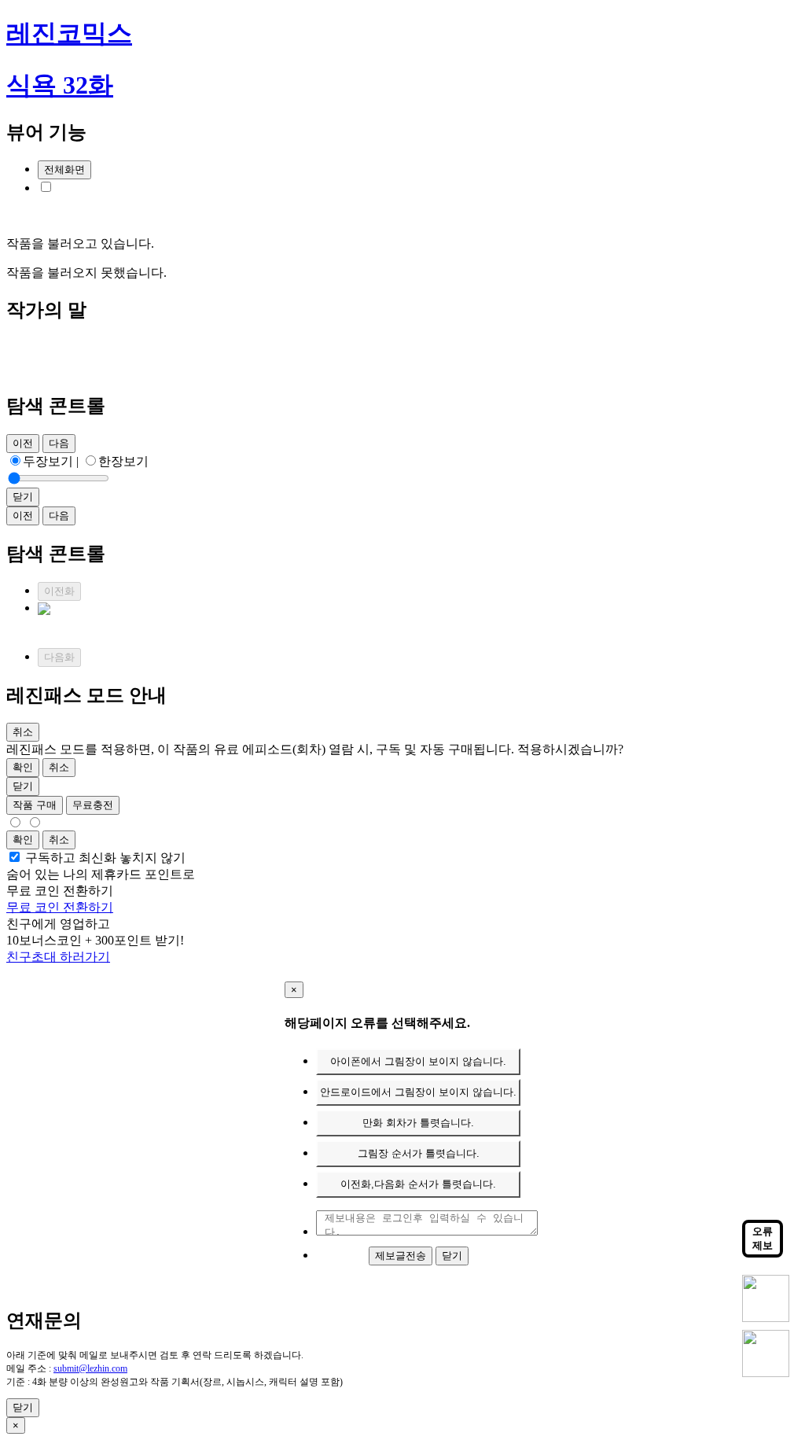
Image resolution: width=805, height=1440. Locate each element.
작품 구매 (35, 805)
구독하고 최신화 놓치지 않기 (105, 857)
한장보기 (123, 461)
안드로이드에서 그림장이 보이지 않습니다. (418, 1092)
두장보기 (48, 461)
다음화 (59, 657)
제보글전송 (400, 1255)
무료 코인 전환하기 (59, 907)
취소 (59, 767)
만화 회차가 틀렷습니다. (418, 1123)
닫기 (452, 1255)
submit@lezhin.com (90, 1368)
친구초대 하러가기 (58, 956)
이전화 (59, 591)
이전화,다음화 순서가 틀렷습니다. (418, 1184)
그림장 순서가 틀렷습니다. (419, 1153)
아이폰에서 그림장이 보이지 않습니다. (418, 1061)
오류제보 (762, 1238)
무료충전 (92, 805)
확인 (23, 767)
